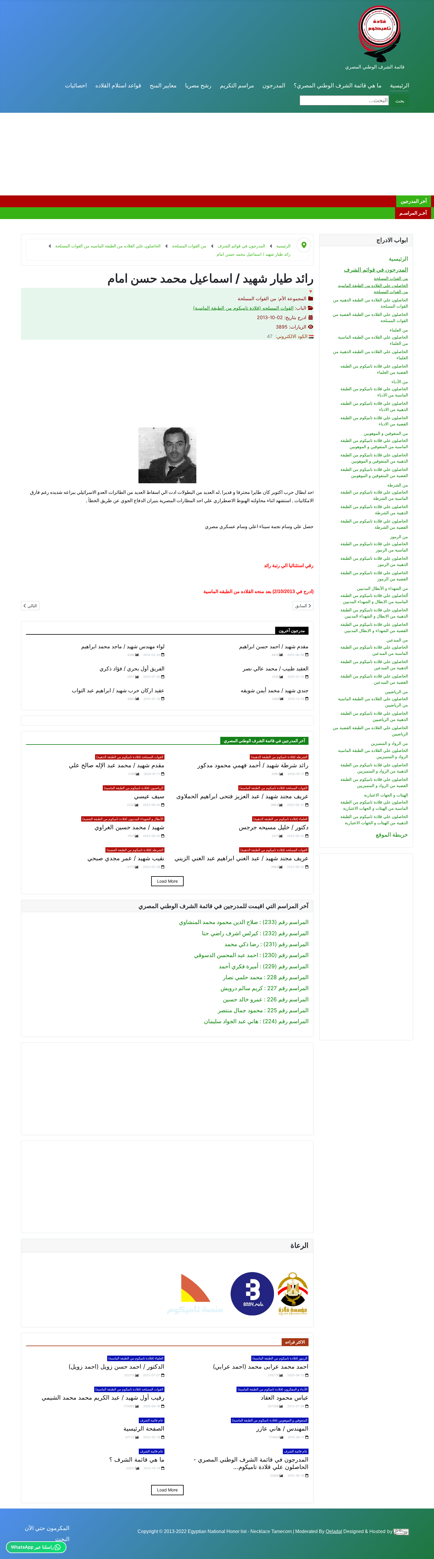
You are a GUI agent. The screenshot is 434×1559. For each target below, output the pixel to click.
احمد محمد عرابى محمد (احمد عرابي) (261, 1366)
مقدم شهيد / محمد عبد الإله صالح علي (116, 765)
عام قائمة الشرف (151, 1420)
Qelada (333, 1531)
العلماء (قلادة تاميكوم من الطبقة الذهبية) (280, 819)
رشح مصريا (198, 85)
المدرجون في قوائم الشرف (376, 269)
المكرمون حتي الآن (47, 1528)
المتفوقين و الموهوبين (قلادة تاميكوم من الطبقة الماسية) (269, 1420)
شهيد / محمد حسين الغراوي (129, 827)
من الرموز (399, 536)
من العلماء (399, 329)
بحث (399, 101)
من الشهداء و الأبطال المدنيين (382, 588)
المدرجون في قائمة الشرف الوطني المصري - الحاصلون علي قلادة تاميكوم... (251, 1463)
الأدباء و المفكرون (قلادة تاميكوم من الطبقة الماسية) (272, 1389)
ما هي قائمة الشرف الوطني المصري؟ (337, 85)
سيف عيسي (149, 796)
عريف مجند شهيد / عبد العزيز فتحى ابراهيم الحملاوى (242, 796)
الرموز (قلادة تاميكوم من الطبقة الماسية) (279, 1358)
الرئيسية (399, 85)
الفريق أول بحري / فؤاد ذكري (131, 668)
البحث (62, 1539)
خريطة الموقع (392, 834)
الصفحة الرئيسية (143, 1428)
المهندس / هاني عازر (282, 1428)
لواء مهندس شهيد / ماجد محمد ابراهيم (122, 646)
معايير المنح (163, 85)
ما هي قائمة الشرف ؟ (136, 1459)
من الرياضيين (396, 691)
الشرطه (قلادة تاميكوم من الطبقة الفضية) (135, 850)
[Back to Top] (11, 1547)
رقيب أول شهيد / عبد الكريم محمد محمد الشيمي (103, 1397)
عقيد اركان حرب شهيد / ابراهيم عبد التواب (118, 690)
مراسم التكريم (237, 85)
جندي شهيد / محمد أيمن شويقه (275, 690)
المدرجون (273, 85)
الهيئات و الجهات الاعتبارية (386, 794)
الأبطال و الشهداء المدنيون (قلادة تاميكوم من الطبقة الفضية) (122, 819)
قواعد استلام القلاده (118, 85)
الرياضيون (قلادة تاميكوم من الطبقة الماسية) (133, 788)
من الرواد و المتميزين (389, 743)
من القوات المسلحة (391, 278)
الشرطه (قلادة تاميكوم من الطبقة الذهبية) (279, 757)
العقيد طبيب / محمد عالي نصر (276, 668)
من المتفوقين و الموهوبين (386, 433)
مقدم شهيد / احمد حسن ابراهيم (274, 646)
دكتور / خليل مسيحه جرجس (274, 827)
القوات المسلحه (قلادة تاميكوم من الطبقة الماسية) (243, 308)
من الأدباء (399, 381)
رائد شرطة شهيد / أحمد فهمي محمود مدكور (253, 765)
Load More (167, 881)
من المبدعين (397, 639)
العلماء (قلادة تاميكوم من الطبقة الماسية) (135, 1358)
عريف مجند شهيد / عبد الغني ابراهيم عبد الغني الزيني (241, 858)
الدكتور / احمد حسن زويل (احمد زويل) (116, 1366)
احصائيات (76, 85)
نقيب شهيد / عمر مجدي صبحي (125, 858)
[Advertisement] (257, 154)
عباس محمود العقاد (285, 1397)
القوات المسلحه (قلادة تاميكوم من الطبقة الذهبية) (129, 757)
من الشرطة (397, 484)
